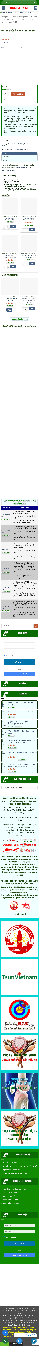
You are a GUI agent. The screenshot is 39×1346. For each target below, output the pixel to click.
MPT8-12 (4, 550)
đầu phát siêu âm (12, 149)
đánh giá (5, 42)
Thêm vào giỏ (18, 94)
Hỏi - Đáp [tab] (5, 160)
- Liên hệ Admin (7, 1207)
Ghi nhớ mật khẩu (11, 655)
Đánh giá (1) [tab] (6, 157)
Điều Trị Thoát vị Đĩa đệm (24, 1318)
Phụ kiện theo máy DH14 (15, 144)
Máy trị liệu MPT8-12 (20, 1322)
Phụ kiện (33, 17)
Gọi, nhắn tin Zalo (18, 352)
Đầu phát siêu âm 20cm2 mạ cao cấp (10, 256)
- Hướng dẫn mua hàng (10, 1203)
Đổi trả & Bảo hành (9, 1196)
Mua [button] (13, 226)
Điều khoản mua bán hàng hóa (14, 1189)
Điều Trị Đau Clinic (9, 1315)
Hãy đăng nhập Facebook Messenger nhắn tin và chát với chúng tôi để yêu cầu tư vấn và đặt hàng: (17, 458)
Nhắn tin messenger (12, 468)
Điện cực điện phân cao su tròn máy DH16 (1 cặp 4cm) (29, 300)
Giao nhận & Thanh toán (11, 1193)
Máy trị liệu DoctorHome (23, 1320)
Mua (9, 310)
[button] (3, 8)
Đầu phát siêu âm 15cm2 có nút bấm (29, 219)
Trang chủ (5, 17)
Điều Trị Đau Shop (8, 1320)
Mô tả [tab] (4, 154)
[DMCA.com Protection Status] (12, 1344)
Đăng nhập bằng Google (19, 673)
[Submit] (35, 2)
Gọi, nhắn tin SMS (18, 337)
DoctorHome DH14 (21, 168)
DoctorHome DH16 (8, 170)
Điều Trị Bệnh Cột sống (25, 1315)
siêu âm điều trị (23, 149)
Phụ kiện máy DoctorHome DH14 (16, 19)
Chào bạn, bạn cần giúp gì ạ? (25, 1335)
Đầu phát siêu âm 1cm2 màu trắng (29, 256)
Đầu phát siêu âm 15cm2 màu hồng (10, 219)
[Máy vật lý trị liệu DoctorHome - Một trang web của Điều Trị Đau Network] (19, 8)
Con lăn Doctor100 (25, 1325)
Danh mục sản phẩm (20, 17)
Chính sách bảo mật (10, 1200)
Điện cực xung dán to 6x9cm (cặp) (10, 299)
